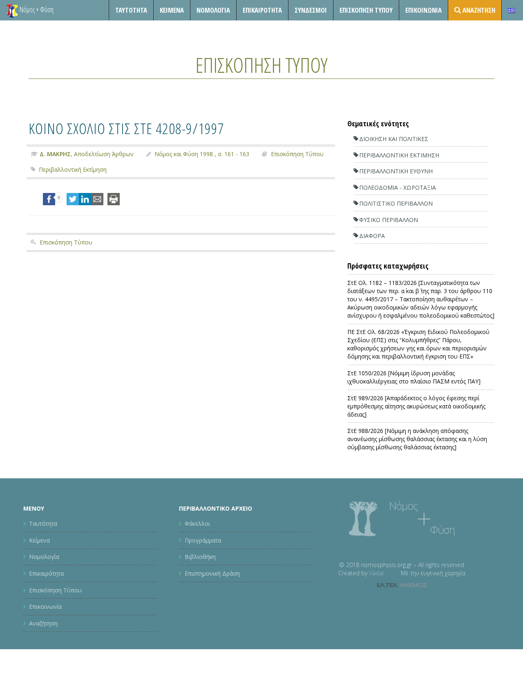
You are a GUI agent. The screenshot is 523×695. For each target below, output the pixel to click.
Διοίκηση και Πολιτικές (393, 139)
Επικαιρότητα (46, 573)
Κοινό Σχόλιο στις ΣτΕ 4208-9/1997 (126, 128)
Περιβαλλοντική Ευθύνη (396, 171)
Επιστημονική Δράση (212, 573)
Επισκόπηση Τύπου (366, 10)
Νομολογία (213, 10)
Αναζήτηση (43, 623)
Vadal (376, 573)
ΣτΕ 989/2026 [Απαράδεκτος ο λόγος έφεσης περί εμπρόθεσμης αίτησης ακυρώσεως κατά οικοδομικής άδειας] (416, 406)
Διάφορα (372, 236)
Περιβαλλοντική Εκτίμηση (73, 169)
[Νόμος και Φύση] (12, 10)
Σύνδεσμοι (311, 10)
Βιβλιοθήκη (200, 556)
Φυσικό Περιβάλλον (388, 220)
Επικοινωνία (423, 10)
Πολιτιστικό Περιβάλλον (396, 203)
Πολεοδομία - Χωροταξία (397, 187)
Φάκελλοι (197, 523)
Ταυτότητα (131, 10)
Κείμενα (172, 10)
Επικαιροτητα (262, 10)
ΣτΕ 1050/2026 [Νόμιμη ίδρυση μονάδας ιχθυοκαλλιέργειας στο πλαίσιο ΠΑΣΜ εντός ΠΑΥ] (414, 377)
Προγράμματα (203, 540)
